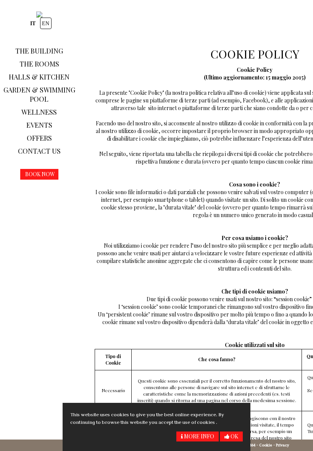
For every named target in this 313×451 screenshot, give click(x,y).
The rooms (39, 63)
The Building (39, 50)
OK (233, 436)
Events (39, 125)
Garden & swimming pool (39, 94)
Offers (39, 138)
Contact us (39, 151)
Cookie (265, 445)
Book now (40, 174)
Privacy (282, 445)
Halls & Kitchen (39, 76)
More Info (198, 436)
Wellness (39, 112)
